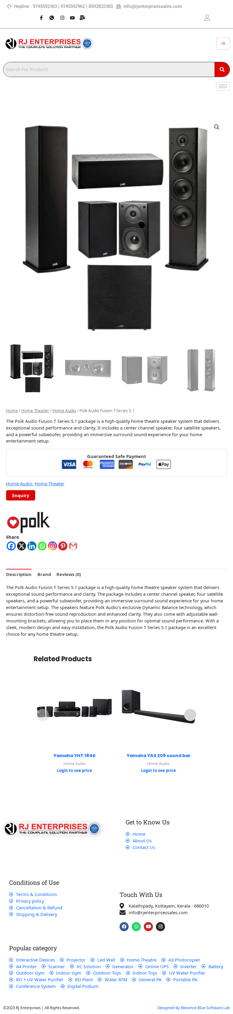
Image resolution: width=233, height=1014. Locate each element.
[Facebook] (39, 14)
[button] (216, 127)
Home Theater (35, 410)
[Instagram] (59, 14)
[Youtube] (70, 14)
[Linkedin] (31, 546)
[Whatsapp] (49, 14)
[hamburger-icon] (223, 44)
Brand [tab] (44, 574)
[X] (21, 546)
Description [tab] (19, 574)
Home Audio (64, 410)
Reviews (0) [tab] (68, 574)
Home (12, 410)
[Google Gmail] (73, 546)
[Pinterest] (62, 546)
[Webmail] (80, 14)
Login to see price (74, 770)
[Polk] (29, 522)
